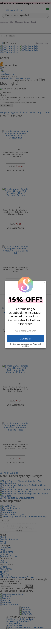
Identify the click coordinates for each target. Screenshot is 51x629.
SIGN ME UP (25, 338)
